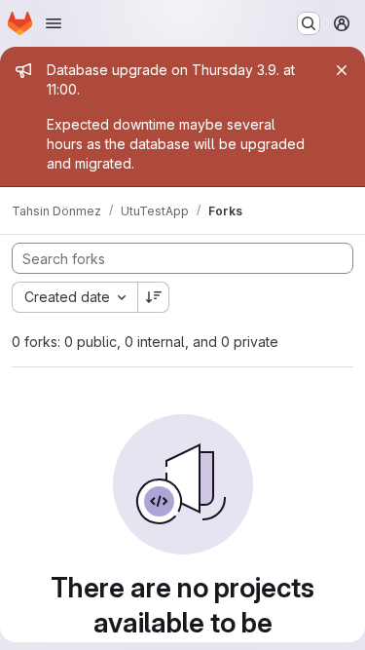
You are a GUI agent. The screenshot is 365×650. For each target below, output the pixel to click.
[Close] (341, 70)
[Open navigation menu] (53, 23)
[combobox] (74, 297)
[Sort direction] (153, 297)
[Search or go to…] (308, 23)
